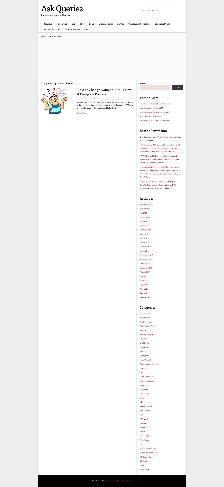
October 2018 (145, 230)
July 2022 (143, 213)
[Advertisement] (112, 57)
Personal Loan (145, 436)
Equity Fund (144, 356)
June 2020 (144, 225)
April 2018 (144, 238)
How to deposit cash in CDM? (152, 108)
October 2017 (145, 263)
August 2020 (145, 217)
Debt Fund (144, 347)
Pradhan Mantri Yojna (148, 448)
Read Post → (82, 113)
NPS (141, 415)
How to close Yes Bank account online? (155, 104)
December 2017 (146, 255)
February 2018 (145, 247)
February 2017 (145, 297)
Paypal (142, 427)
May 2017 (144, 285)
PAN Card (144, 419)
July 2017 (143, 276)
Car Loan (143, 339)
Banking (48, 23)
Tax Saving (61, 23)
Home (43, 36)
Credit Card (144, 343)
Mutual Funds (106, 23)
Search (142, 83)
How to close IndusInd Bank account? (155, 121)
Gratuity (143, 368)
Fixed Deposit (145, 360)
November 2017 (146, 259)
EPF (73, 23)
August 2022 (145, 209)
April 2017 (144, 289)
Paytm (120, 23)
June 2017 (144, 280)
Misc (82, 23)
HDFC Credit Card (147, 377)
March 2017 (144, 293)
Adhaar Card (145, 313)
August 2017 (145, 272)
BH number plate (146, 334)
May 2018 (144, 234)
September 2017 (146, 268)
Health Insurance (52, 29)
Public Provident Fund (149, 453)
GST (86, 29)
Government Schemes (139, 23)
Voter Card (144, 469)
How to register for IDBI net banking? (155, 112)
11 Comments (98, 98)
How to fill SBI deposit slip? (151, 116)
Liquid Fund (144, 393)
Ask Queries (62, 8)
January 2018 (145, 251)
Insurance (144, 385)
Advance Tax (145, 317)
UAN (142, 465)
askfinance (90, 98)
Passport (143, 423)
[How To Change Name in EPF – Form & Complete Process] (54, 101)
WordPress (117, 481)
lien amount (144, 389)
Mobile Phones (73, 29)
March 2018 (144, 242)
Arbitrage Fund (146, 322)
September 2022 (146, 204)
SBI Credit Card (162, 23)
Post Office (144, 440)
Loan (91, 23)
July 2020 (143, 221)
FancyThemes (127, 481)
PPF (141, 444)
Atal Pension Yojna (147, 326)
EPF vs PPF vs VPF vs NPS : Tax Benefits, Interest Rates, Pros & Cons (160, 173)
